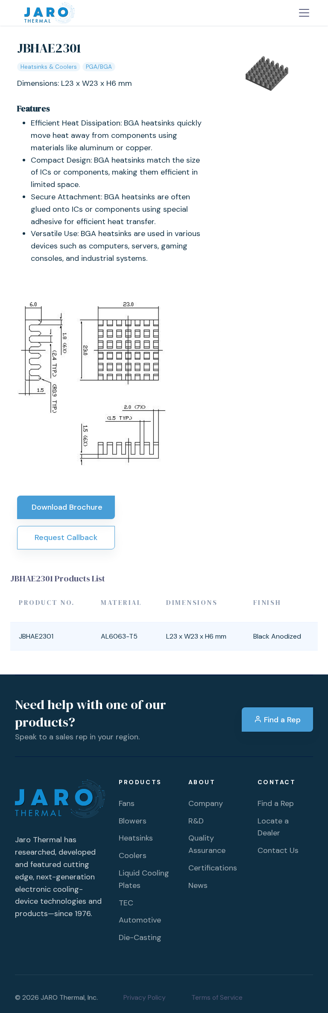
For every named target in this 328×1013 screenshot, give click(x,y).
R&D (196, 821)
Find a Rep (281, 720)
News (198, 885)
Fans (127, 803)
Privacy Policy (144, 997)
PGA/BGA (99, 66)
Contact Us (278, 850)
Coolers (132, 855)
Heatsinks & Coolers (48, 66)
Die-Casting (140, 937)
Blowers (132, 821)
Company (205, 803)
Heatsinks (136, 838)
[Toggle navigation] (304, 12)
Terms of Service (217, 997)
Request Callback (66, 537)
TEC (126, 903)
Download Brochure (65, 507)
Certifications (212, 868)
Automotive (140, 920)
